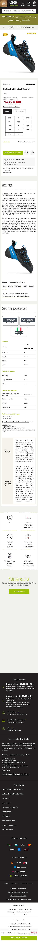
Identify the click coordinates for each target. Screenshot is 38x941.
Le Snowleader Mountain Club (13, 794)
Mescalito (18, 286)
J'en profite (26, 20)
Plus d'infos (6, 770)
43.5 (27, 130)
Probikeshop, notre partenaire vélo (15, 774)
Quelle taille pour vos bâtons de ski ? (20, 929)
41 (18, 126)
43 (19, 130)
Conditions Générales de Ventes (18, 892)
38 (19, 118)
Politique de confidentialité (18, 896)
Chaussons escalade (11, 27)
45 (19, 134)
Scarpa (6, 84)
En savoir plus (7, 172)
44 (10, 134)
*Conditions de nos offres (18, 888)
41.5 (27, 126)
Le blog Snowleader (9, 825)
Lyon (22, 755)
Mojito (4, 286)
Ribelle (10, 286)
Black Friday (29, 909)
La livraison (6, 798)
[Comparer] (32, 152)
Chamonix (14, 755)
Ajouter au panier (13, 153)
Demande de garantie (10, 807)
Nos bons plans (12, 909)
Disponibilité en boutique (26, 142)
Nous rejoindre (7, 829)
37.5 (9, 118)
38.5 (27, 118)
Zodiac (31, 286)
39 (10, 122)
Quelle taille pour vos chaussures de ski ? (20, 926)
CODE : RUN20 (14, 20)
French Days (11, 912)
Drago (4, 289)
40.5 (9, 126)
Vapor (25, 286)
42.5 (9, 130)
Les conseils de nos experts (12, 789)
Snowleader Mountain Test (25, 912)
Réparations (6, 812)
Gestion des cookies (13, 899)
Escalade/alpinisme (23, 296)
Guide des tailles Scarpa (11, 107)
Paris (27, 755)
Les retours (6, 803)
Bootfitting (6, 816)
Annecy (5, 755)
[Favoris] (26, 152)
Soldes (21, 909)
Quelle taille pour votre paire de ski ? (20, 923)
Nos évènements (8, 821)
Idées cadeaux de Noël (20, 915)
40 (27, 122)
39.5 (18, 122)
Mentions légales (26, 899)
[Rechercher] (35, 9)
